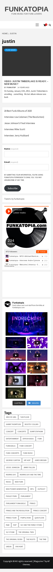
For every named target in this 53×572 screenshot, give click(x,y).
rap (15, 525)
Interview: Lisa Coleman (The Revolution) (24, 116)
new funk (19, 482)
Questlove (39, 518)
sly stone (10, 532)
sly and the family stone (31, 525)
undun (8, 546)
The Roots (30, 539)
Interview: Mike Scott (14, 129)
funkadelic (11, 446)
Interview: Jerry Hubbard (16, 135)
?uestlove (24, 417)
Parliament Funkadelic (16, 503)
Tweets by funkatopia (14, 198)
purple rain (26, 518)
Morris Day (11, 474)
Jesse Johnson (12, 467)
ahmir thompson (13, 424)
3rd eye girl (11, 417)
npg (32, 489)
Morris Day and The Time (30, 474)
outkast (41, 489)
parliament (26, 496)
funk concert (26, 446)
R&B (7, 525)
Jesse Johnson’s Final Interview (19, 123)
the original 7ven (26, 532)
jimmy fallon (29, 467)
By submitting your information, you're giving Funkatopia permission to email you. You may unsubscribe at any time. (23, 177)
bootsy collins (31, 424)
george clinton (13, 460)
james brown (40, 460)
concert (10, 431)
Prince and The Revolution (17, 510)
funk (40, 438)
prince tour (11, 518)
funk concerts (12, 453)
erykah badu (28, 438)
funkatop (11, 87)
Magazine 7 (39, 561)
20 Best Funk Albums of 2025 (18, 110)
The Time (42, 539)
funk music (28, 453)
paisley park (11, 496)
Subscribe (12, 188)
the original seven (14, 539)
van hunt (19, 546)
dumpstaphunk (36, 431)
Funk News (11, 50)
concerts (22, 431)
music (8, 482)
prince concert (40, 510)
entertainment (12, 438)
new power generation (16, 489)
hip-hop (27, 460)
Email (11, 162)
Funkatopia (27, 9)
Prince (32, 503)
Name (11, 148)
